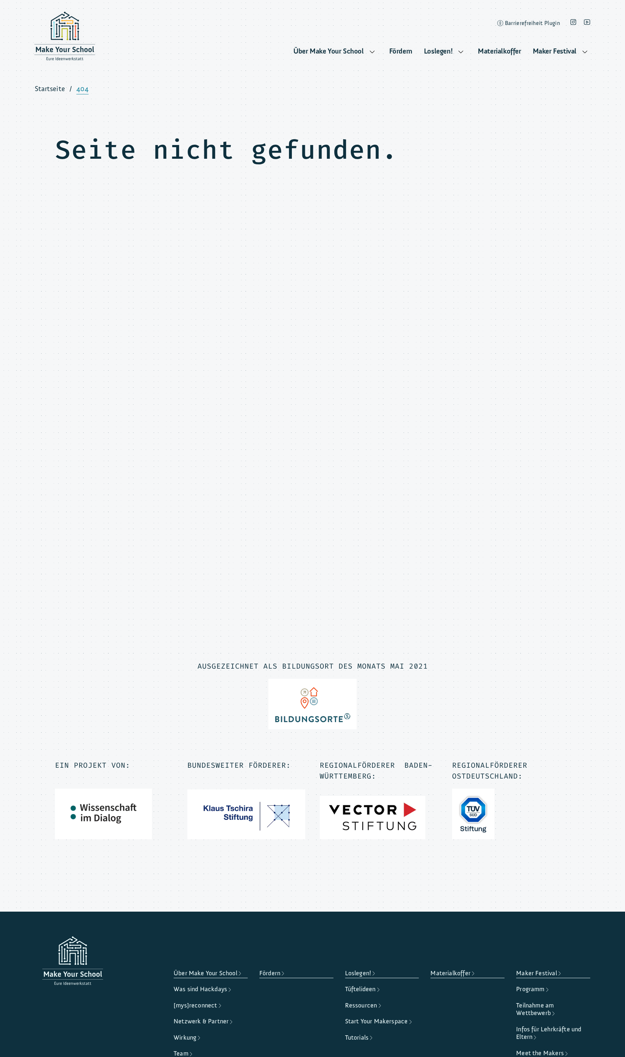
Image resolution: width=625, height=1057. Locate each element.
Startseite (50, 89)
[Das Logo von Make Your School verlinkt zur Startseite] (65, 38)
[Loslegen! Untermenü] (460, 52)
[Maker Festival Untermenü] (584, 52)
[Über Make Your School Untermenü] (372, 52)
